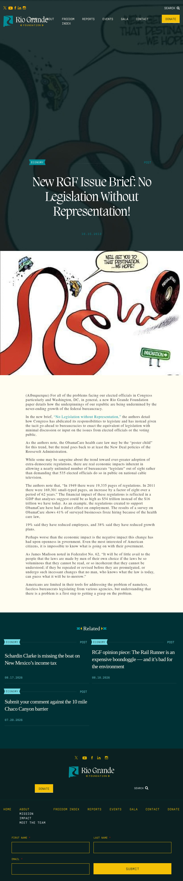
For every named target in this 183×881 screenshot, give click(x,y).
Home (33, 19)
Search (170, 8)
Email (17, 859)
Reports (88, 19)
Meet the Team (32, 822)
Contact (142, 19)
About (49, 19)
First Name (21, 837)
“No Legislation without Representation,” (87, 416)
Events (107, 19)
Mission (26, 813)
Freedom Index (66, 809)
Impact (25, 818)
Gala (124, 19)
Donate (170, 19)
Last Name (102, 837)
